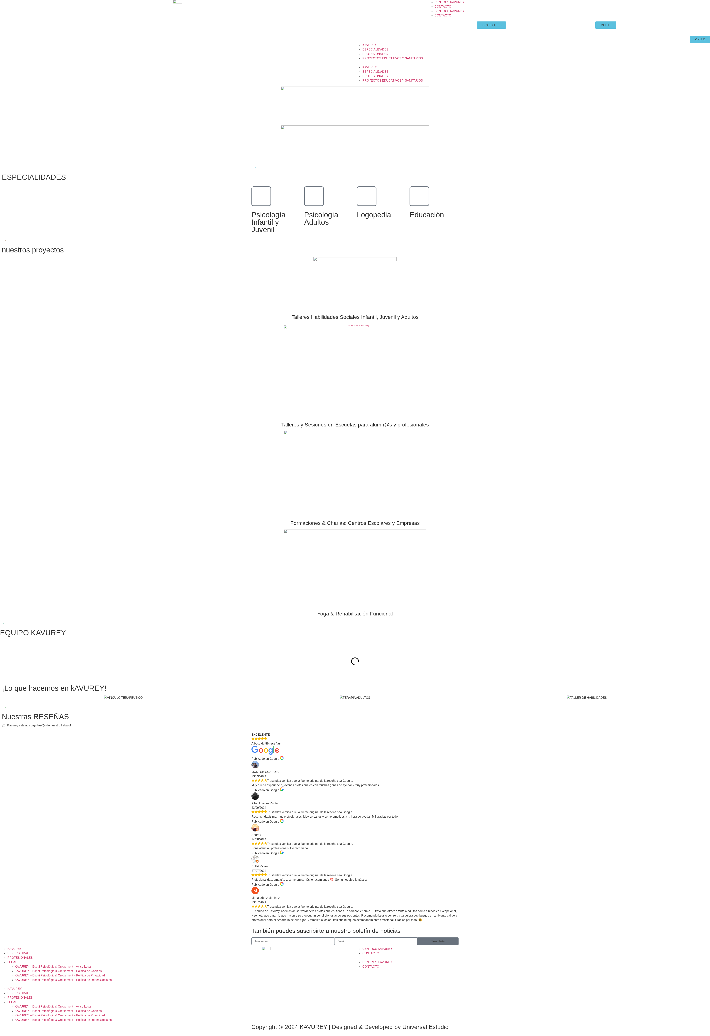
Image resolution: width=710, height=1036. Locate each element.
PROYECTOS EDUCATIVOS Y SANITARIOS (392, 58)
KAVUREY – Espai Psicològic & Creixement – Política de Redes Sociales (63, 979)
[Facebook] (363, 26)
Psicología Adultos (321, 218)
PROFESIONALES (375, 53)
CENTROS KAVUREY (449, 2)
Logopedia (374, 215)
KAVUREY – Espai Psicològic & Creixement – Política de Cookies (58, 971)
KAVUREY (369, 45)
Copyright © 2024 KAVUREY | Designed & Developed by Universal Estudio (350, 1027)
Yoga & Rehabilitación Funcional (355, 614)
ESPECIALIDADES (375, 49)
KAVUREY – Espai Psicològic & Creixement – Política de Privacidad (60, 975)
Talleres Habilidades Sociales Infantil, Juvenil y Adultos (355, 317)
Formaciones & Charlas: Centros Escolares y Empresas (355, 523)
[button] (532, 63)
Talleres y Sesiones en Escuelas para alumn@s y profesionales (355, 425)
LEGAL (12, 962)
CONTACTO (443, 6)
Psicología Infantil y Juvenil (268, 222)
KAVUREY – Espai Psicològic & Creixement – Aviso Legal (53, 966)
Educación (427, 215)
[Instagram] (373, 26)
